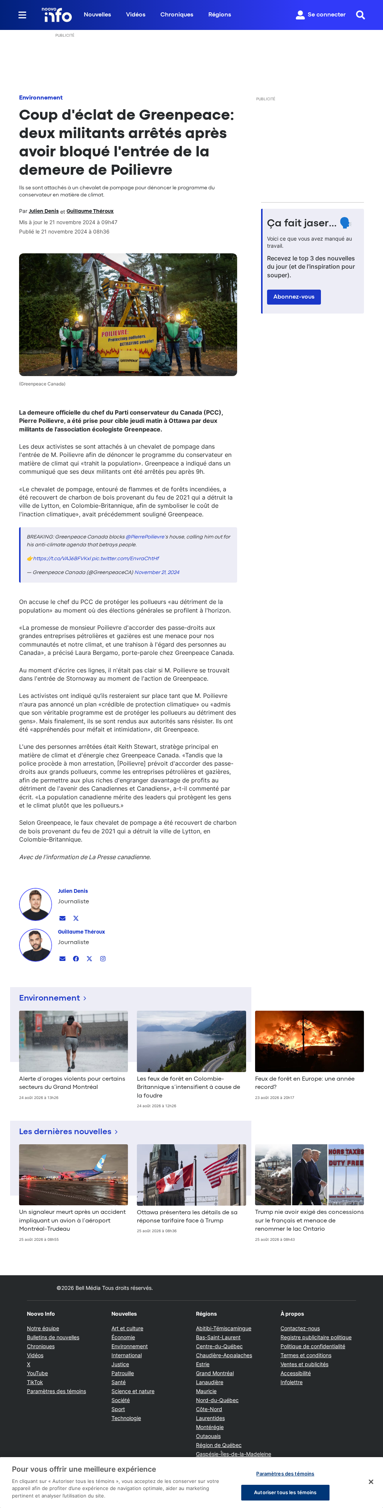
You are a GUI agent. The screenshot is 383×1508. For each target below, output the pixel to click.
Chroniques (176, 15)
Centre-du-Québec (219, 1346)
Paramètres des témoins (56, 1391)
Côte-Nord (209, 1409)
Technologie (126, 1418)
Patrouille (122, 1373)
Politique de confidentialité (313, 1346)
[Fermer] (371, 1482)
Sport (118, 1409)
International (126, 1355)
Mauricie (206, 1391)
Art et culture (127, 1328)
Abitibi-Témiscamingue (223, 1328)
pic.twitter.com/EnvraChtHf (125, 558)
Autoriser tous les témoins (285, 1492)
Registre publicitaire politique (316, 1337)
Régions (219, 15)
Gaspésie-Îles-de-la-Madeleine (233, 1454)
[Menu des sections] (22, 14)
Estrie (202, 1364)
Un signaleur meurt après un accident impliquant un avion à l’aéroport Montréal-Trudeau (72, 1221)
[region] (191, 1482)
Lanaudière (209, 1382)
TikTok (35, 1382)
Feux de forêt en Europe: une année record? (305, 1083)
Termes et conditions (306, 1355)
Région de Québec (219, 1445)
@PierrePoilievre (145, 537)
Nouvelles (97, 15)
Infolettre (292, 1382)
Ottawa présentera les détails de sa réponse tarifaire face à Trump (187, 1217)
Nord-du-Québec (217, 1400)
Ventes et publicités (304, 1364)
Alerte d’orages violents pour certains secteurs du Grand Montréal (72, 1083)
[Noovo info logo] (57, 15)
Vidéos (135, 15)
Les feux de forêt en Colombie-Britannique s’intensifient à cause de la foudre (188, 1088)
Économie (123, 1337)
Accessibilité (296, 1373)
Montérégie (210, 1427)
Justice (120, 1364)
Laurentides (210, 1418)
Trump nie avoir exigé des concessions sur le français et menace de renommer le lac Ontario (309, 1221)
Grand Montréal (215, 1373)
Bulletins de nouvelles (53, 1337)
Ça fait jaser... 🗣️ (309, 223)
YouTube (37, 1373)
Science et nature (132, 1391)
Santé (118, 1382)
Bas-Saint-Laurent (218, 1337)
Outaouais (208, 1436)
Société (120, 1400)
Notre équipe (43, 1328)
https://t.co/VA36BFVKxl (62, 558)
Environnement (41, 98)
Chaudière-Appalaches (224, 1355)
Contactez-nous (300, 1328)
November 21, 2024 (156, 572)
